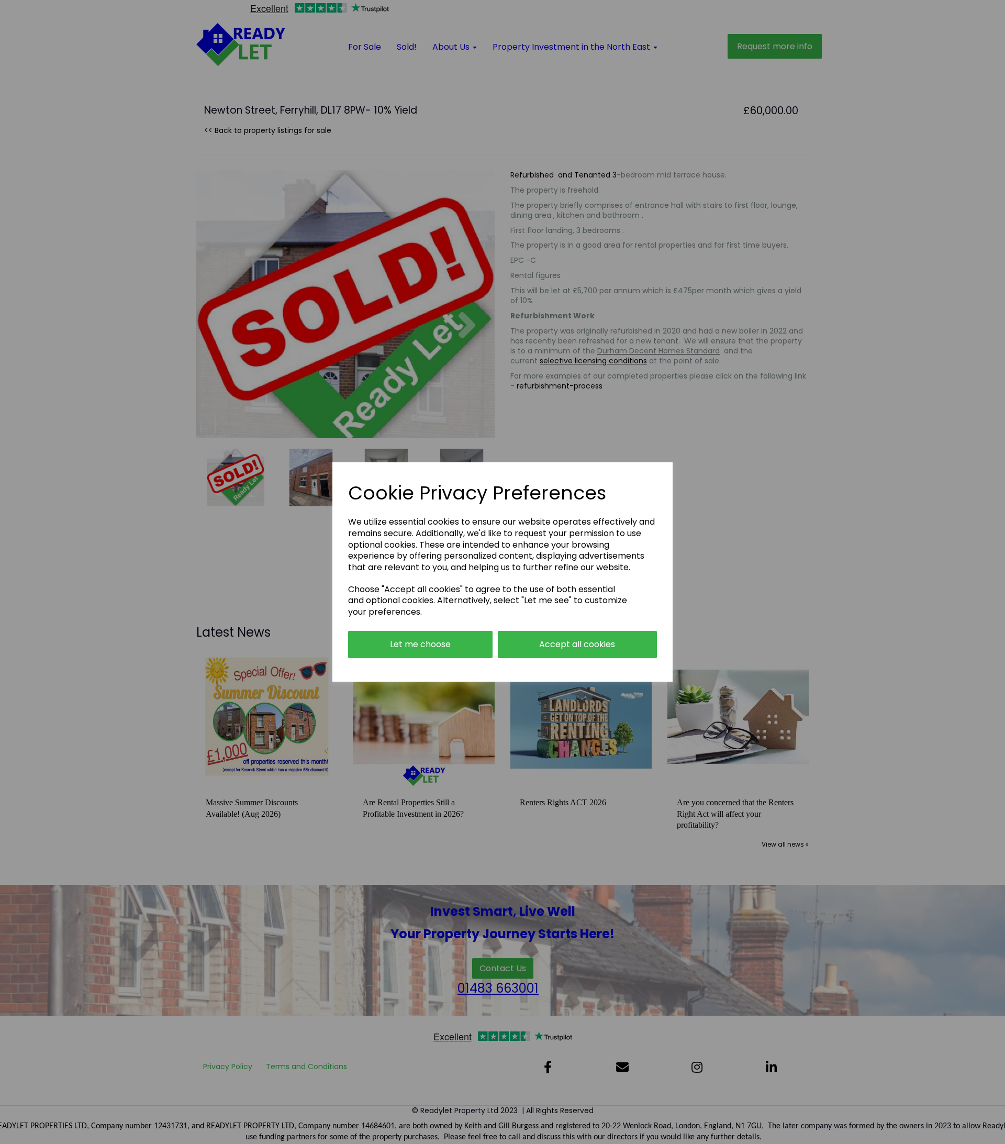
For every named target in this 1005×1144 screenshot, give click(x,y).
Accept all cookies (577, 644)
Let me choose (420, 644)
